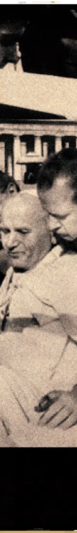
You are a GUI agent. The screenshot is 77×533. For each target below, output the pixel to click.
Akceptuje (66, 531)
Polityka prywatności (70, 531)
